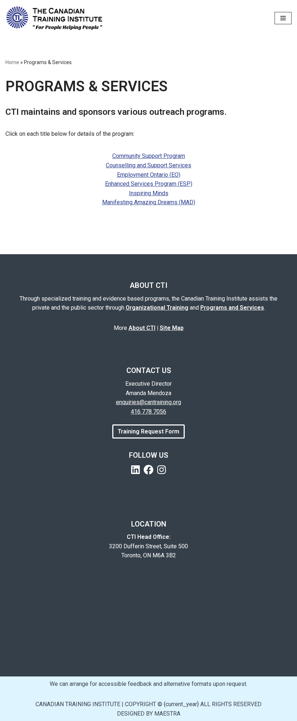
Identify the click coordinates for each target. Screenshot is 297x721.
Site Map (172, 327)
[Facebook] (148, 469)
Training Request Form (148, 431)
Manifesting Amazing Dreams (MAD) (148, 202)
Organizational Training (157, 307)
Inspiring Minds (148, 193)
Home (12, 62)
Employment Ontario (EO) (148, 174)
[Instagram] (161, 469)
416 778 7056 (148, 411)
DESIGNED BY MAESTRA (148, 713)
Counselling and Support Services (148, 165)
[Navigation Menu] (283, 18)
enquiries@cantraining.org (148, 402)
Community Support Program (148, 155)
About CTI (142, 327)
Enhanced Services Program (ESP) (148, 183)
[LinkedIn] (135, 469)
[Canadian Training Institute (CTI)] (57, 18)
